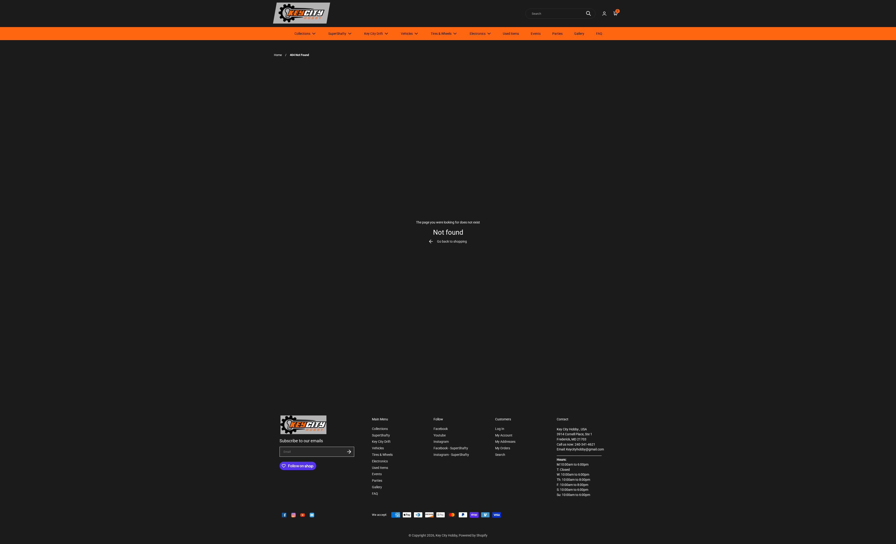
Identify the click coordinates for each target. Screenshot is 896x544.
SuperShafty (337, 33)
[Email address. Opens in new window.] (312, 515)
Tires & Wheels (441, 33)
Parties (557, 33)
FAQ (599, 33)
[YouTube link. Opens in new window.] (302, 515)
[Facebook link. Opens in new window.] (284, 515)
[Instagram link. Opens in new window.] (293, 515)
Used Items (511, 33)
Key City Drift (373, 33)
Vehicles (407, 33)
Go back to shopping (452, 242)
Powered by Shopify (473, 535)
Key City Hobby (446, 535)
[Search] (588, 13)
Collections (302, 33)
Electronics (478, 33)
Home (278, 55)
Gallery (579, 33)
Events (536, 33)
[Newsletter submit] (349, 452)
